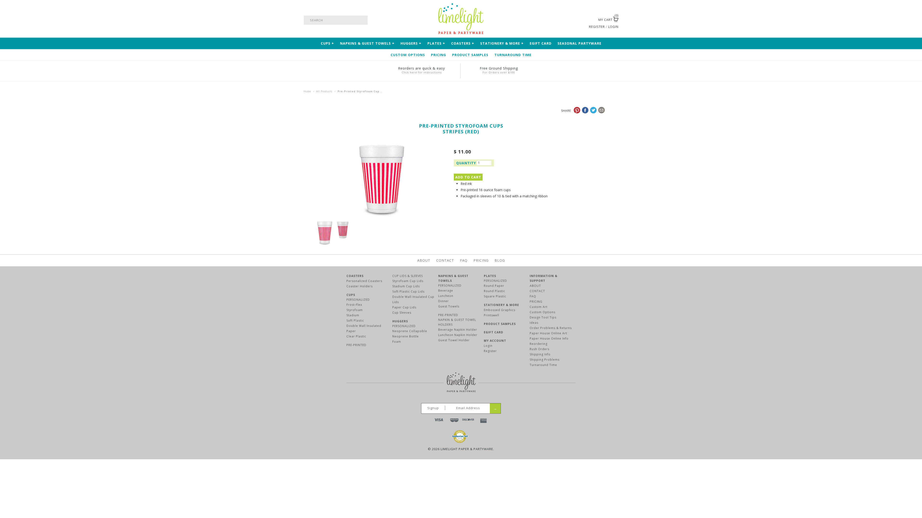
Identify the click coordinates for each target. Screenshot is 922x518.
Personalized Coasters (364, 281)
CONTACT (537, 291)
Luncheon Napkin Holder (457, 335)
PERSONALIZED (358, 300)
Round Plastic (494, 291)
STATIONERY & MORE (501, 305)
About (423, 260)
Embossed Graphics (499, 310)
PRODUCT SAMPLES (500, 324)
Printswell (491, 315)
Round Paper (494, 286)
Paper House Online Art (548, 333)
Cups (327, 43)
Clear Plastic (356, 336)
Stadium (352, 315)
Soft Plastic (355, 320)
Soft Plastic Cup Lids (408, 291)
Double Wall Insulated (363, 326)
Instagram (587, 20)
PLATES (490, 276)
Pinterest (581, 20)
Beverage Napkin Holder (457, 330)
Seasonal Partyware (579, 43)
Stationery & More (502, 43)
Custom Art (538, 307)
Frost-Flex (354, 305)
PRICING (536, 302)
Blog (500, 260)
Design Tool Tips (543, 317)
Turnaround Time (513, 55)
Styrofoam (354, 310)
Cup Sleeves (401, 313)
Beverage (445, 290)
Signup (433, 408)
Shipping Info (540, 354)
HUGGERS (400, 321)
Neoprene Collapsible (409, 331)
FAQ (463, 260)
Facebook (575, 20)
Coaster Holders (359, 286)
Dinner (443, 301)
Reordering (538, 344)
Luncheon (445, 296)
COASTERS (355, 276)
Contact (445, 260)
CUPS (350, 295)
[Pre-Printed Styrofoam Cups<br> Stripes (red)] (381, 147)
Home (307, 91)
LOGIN (613, 26)
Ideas (534, 323)
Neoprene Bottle (405, 336)
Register (490, 351)
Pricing (438, 55)
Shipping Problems (544, 360)
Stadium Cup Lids (406, 286)
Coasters (462, 43)
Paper (351, 331)
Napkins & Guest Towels (367, 43)
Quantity (465, 163)
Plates (436, 43)
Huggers (410, 43)
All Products (324, 91)
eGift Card (541, 43)
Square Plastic (495, 296)
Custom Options (408, 55)
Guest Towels (448, 306)
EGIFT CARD (493, 332)
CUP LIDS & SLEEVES (407, 276)
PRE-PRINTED (356, 345)
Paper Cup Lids (404, 307)
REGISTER (597, 26)
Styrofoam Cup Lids (407, 281)
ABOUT (535, 286)
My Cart (605, 20)
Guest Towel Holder (454, 340)
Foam (396, 342)
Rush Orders (539, 349)
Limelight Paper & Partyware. (467, 449)
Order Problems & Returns (551, 328)
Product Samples (470, 55)
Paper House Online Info (549, 338)
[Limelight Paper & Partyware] (461, 5)
